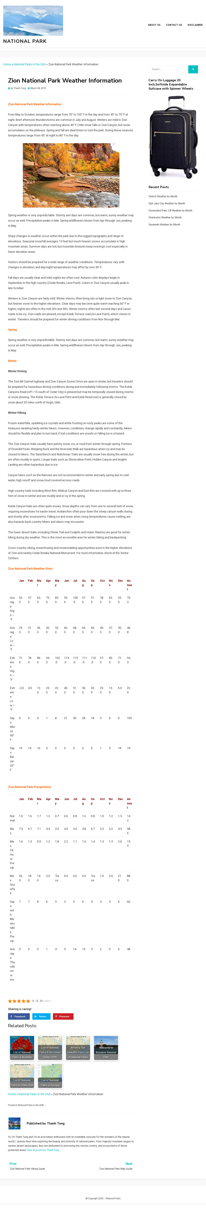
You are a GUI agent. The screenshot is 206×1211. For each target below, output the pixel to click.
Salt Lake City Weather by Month (167, 203)
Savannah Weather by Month (164, 224)
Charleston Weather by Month (165, 217)
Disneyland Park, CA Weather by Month (170, 210)
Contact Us (174, 25)
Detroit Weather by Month (163, 196)
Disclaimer (195, 25)
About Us (154, 25)
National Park (25, 41)
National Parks (113, 1198)
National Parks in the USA (30, 64)
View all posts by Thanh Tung (43, 1150)
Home (7, 64)
